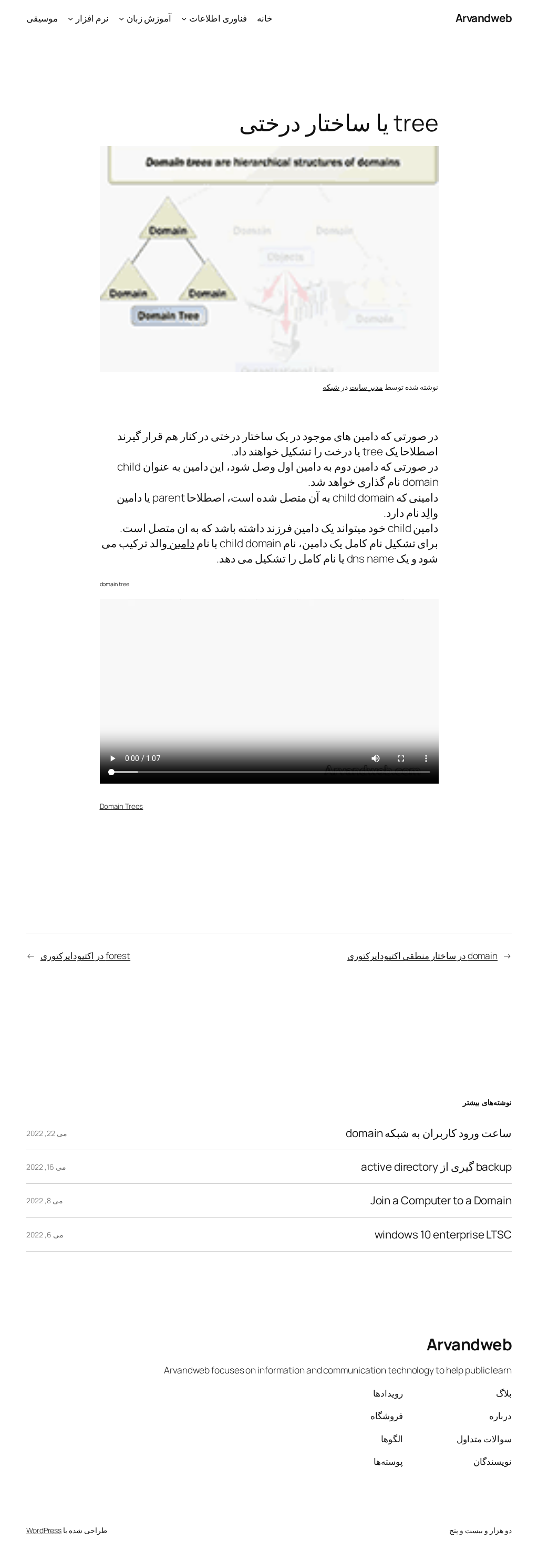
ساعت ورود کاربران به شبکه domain (429, 1133)
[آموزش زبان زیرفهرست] (121, 17)
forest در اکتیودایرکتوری (85, 955)
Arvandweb (484, 18)
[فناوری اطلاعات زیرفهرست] (184, 17)
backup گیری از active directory (436, 1167)
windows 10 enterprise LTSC (443, 1234)
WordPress (43, 1530)
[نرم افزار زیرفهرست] (70, 17)
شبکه (331, 387)
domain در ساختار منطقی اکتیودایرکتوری (422, 955)
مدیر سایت (366, 387)
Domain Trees (121, 806)
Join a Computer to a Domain (441, 1200)
